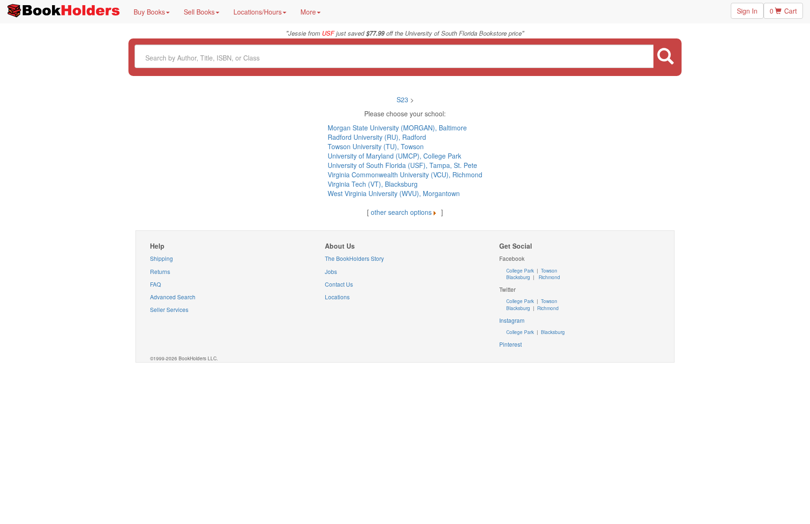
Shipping (161, 258)
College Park (520, 270)
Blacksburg (518, 277)
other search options (401, 212)
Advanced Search (172, 297)
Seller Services (169, 309)
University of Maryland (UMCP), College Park (394, 155)
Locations (337, 297)
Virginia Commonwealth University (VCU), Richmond (405, 174)
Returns (160, 271)
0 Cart (783, 10)
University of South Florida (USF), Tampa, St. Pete (402, 165)
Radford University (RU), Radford (377, 137)
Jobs (331, 271)
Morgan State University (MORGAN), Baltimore (397, 127)
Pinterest (510, 344)
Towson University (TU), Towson (376, 146)
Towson (548, 270)
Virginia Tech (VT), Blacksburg (373, 184)
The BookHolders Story (354, 258)
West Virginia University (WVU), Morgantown (394, 193)
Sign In (747, 10)
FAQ (155, 284)
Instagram (512, 320)
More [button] (308, 11)
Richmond (548, 277)
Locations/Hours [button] (257, 11)
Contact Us (339, 284)
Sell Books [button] (199, 11)
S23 (403, 99)
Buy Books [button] (149, 11)
